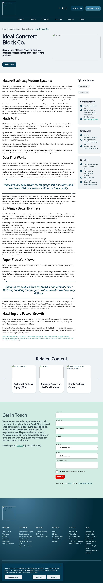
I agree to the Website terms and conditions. (72, 471)
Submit (60, 477)
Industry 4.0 (73, 532)
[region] (32, 572)
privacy (70, 483)
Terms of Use (90, 532)
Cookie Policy (30, 570)
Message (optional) (61, 460)
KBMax (54, 534)
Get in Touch (9, 65)
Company (58, 436)
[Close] (60, 565)
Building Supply (84, 86)
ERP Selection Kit (74, 536)
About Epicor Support (26, 532)
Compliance (89, 539)
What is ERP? (73, 534)
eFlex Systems (56, 539)
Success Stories (27, 29)
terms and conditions (85, 483)
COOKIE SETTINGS (13, 577)
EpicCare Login (24, 534)
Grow (54, 532)
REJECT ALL (39, 577)
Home (4, 29)
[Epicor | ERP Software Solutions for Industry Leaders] (9, 8)
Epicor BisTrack (83, 92)
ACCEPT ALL (54, 577)
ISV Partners (40, 534)
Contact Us (77, 8)
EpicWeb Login (24, 539)
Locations (5, 539)
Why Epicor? (6, 534)
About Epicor (6, 532)
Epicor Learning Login (26, 536)
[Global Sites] (62, 8)
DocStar (55, 541)
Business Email (60, 428)
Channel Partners (41, 532)
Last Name (59, 420)
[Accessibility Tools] (66, 8)
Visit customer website (90, 119)
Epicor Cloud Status (25, 546)
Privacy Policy (90, 534)
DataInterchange (57, 536)
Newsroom (6, 541)
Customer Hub (93, 8)
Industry (58, 444)
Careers (4, 536)
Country (58, 452)
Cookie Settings (91, 536)
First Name (59, 412)
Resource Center (14, 29)
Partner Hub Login (42, 536)
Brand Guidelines (8, 544)
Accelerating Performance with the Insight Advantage (76, 541)
